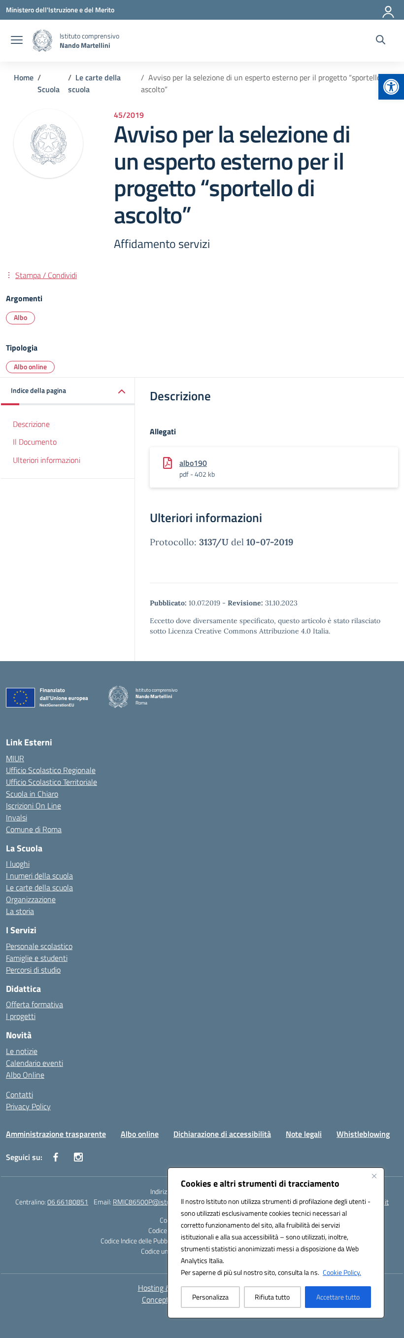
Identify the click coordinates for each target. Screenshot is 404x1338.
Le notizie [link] (21, 1051)
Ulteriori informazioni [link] (46, 460)
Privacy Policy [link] (28, 1106)
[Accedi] (388, 9)
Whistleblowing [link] (363, 1134)
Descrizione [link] (31, 424)
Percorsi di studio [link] (33, 970)
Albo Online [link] (25, 1075)
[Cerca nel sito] (380, 41)
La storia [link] (20, 911)
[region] (276, 1242)
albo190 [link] (193, 463)
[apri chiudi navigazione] (17, 41)
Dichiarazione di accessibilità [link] (222, 1134)
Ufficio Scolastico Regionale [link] (51, 770)
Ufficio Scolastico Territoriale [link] (51, 782)
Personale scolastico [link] (39, 946)
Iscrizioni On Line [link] (33, 805)
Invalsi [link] (16, 817)
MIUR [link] (15, 758)
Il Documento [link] (35, 442)
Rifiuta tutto (272, 1297)
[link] (391, 87)
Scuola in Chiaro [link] (32, 794)
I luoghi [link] (18, 864)
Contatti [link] (19, 1094)
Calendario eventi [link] (34, 1063)
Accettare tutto (338, 1297)
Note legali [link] (304, 1134)
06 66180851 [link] (67, 1202)
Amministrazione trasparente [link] (56, 1134)
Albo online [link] (30, 366)
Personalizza (210, 1297)
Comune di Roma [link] (34, 829)
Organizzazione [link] (31, 899)
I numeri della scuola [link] (39, 875)
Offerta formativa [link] (34, 1004)
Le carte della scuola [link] (39, 887)
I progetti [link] (20, 1016)
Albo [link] (20, 317)
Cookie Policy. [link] (342, 1272)
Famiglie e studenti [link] (36, 958)
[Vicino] (374, 1176)
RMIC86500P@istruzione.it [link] (153, 1202)
